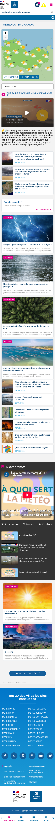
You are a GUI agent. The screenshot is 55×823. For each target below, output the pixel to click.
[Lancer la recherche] (52, 12)
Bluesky (50, 755)
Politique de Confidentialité (36, 772)
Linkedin (23, 755)
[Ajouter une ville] (53, 17)
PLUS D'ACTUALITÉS (26, 673)
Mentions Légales (37, 766)
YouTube (41, 755)
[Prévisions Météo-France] (14, 4)
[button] (51, 4)
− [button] (5, 37)
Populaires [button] (47, 524)
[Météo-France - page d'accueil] (36, 797)
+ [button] (5, 33)
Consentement (36, 777)
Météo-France (36, 810)
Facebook (4, 755)
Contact (33, 782)
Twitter (14, 755)
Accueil (3, 683)
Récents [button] (29, 524)
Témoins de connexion (14, 772)
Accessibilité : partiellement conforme (14, 782)
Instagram (32, 755)
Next (53, 818)
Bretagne (11, 683)
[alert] (43, 5)
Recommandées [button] (12, 524)
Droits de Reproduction (14, 777)
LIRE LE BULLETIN (42, 209)
